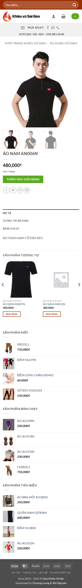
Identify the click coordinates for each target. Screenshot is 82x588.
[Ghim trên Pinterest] (27, 190)
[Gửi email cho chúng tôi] (52, 27)
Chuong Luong (40, 583)
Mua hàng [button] (12, 314)
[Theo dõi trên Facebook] (47, 27)
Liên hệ (42, 572)
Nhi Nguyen (59, 583)
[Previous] (9, 89)
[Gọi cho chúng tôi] (57, 27)
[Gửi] (74, 4)
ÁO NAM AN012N (54, 304)
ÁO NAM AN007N (14, 304)
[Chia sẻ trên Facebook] (6, 190)
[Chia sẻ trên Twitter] (13, 190)
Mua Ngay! (36, 27)
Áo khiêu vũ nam (63, 43)
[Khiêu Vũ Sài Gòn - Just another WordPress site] (22, 16)
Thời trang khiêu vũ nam (25, 43)
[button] (63, 16)
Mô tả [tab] (7, 213)
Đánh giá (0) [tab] (11, 228)
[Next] (72, 89)
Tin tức (16, 572)
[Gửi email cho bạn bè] (20, 190)
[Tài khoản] (53, 16)
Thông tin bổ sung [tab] (16, 220)
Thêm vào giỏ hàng (23, 179)
